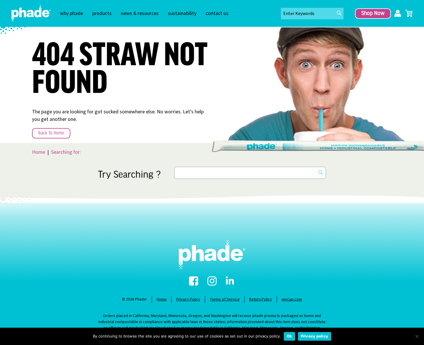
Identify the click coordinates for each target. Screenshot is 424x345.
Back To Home (51, 133)
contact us (217, 13)
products (102, 13)
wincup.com (292, 299)
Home (38, 152)
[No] (417, 336)
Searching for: (66, 152)
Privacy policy (315, 336)
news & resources (140, 13)
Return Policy (260, 299)
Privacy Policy (188, 299)
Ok (289, 336)
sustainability (182, 13)
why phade (71, 13)
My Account (397, 13)
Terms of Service (225, 299)
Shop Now (372, 13)
